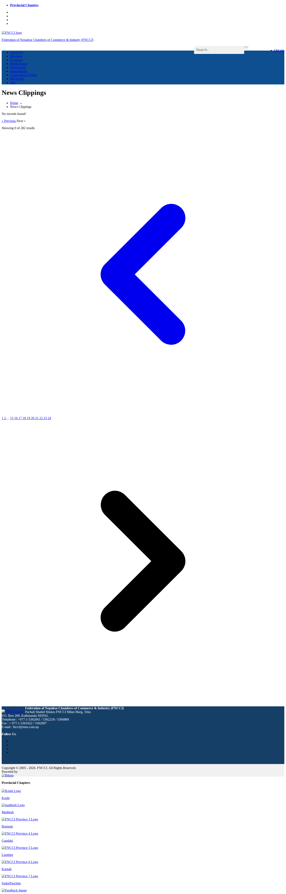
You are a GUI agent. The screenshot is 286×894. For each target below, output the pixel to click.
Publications (18, 67)
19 (29, 418)
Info (12, 82)
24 (49, 418)
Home (14, 103)
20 (33, 418)
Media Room (18, 63)
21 (37, 418)
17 (20, 418)
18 (25, 418)
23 (46, 418)
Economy (16, 60)
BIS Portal (17, 78)
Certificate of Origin (23, 75)
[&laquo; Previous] (143, 414)
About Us (16, 52)
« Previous (9, 121)
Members (16, 56)
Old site (279, 50)
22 (41, 418)
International (18, 71)
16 (16, 418)
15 (12, 418)
